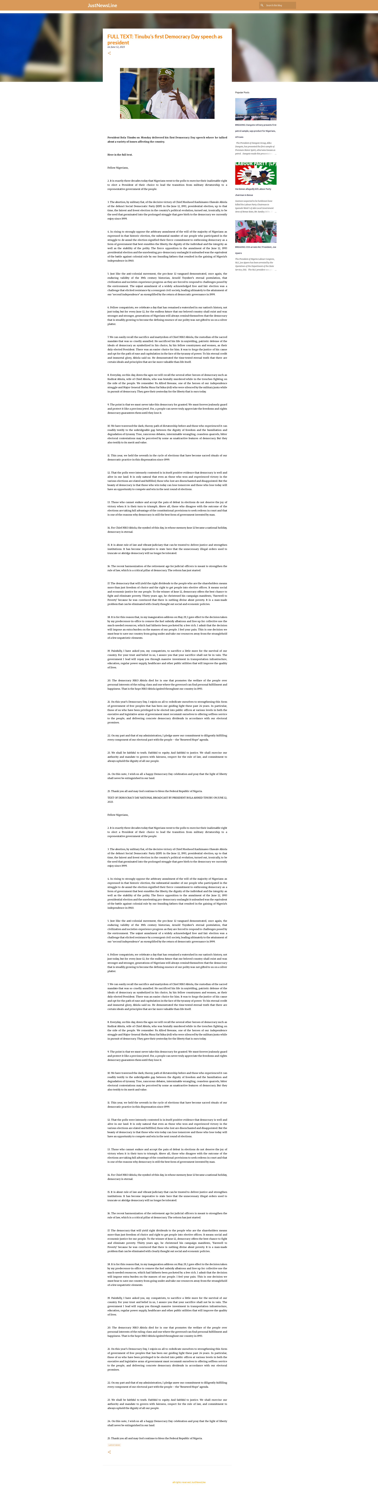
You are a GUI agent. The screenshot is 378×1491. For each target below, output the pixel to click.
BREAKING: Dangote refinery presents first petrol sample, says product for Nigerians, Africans (255, 131)
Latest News (114, 1445)
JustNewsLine (102, 5)
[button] (109, 53)
